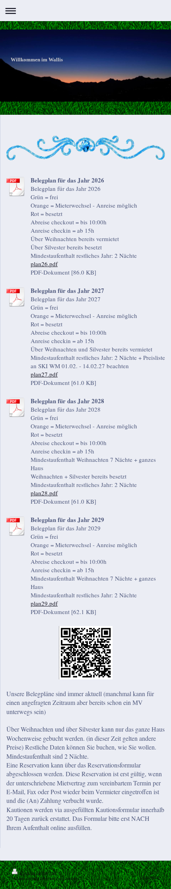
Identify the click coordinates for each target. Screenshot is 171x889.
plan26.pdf (44, 264)
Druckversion (30, 872)
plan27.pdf (44, 374)
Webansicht (150, 876)
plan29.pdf (44, 603)
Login (154, 871)
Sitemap (49, 872)
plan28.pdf (44, 493)
